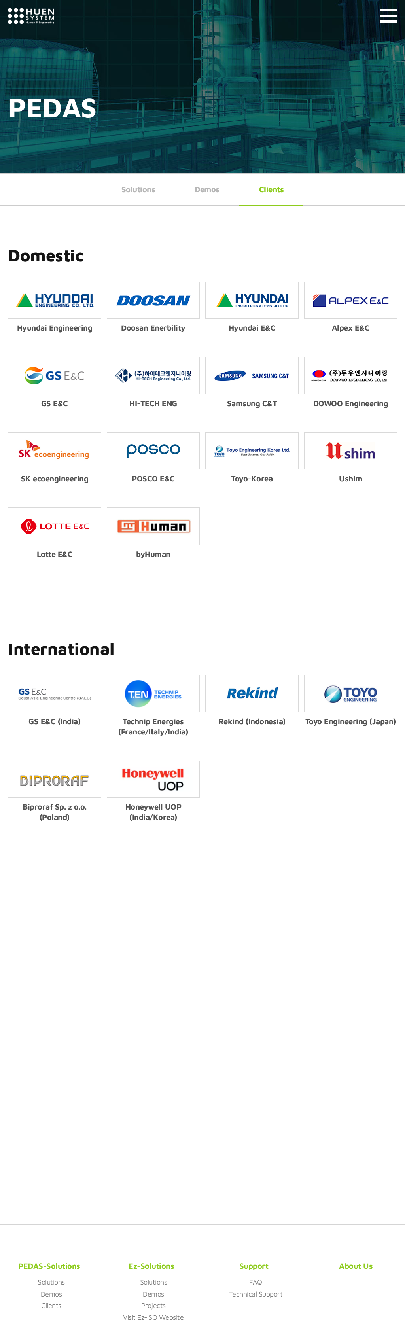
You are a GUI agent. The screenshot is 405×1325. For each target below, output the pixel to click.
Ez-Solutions (151, 1265)
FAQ (255, 1282)
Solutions (138, 189)
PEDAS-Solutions (49, 1265)
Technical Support (256, 1294)
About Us (356, 1265)
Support (254, 1265)
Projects (153, 1305)
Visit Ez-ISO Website (153, 1317)
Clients (271, 189)
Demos (207, 189)
